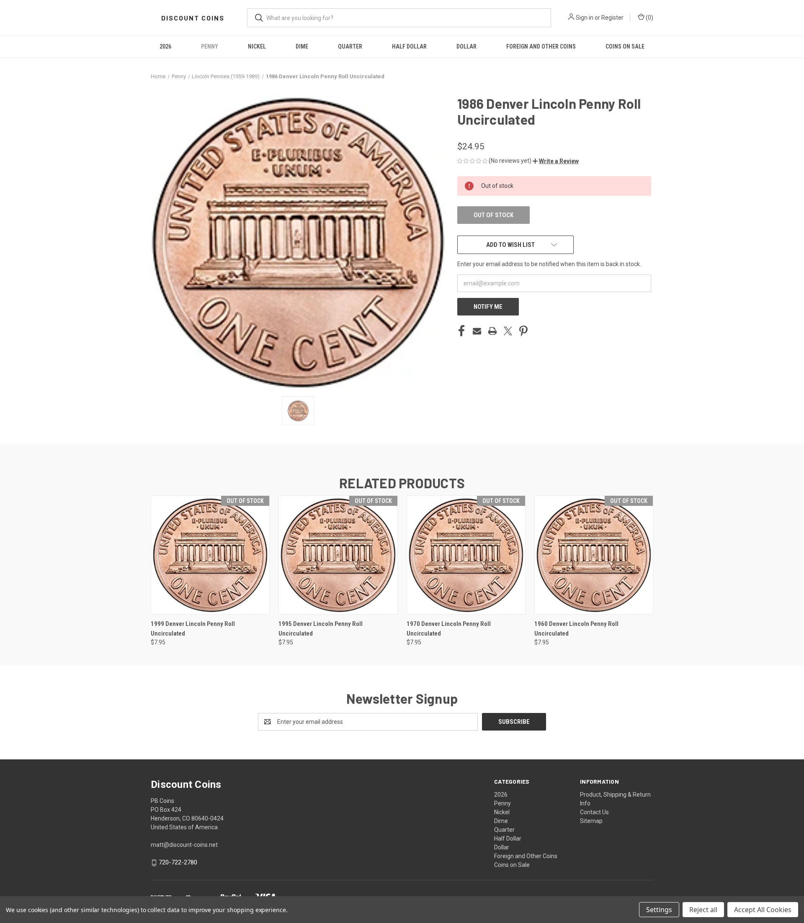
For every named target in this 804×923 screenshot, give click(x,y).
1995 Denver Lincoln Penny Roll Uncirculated (320, 628)
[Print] (492, 331)
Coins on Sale (625, 46)
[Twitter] (508, 331)
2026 (165, 46)
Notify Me (488, 306)
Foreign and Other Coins (541, 46)
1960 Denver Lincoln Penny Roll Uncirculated (576, 628)
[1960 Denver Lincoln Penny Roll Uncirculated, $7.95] (594, 555)
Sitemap (591, 821)
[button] (556, 161)
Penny (209, 46)
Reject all (703, 909)
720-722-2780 (178, 862)
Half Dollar (409, 46)
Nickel (257, 46)
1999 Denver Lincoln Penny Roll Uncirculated (193, 628)
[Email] (477, 331)
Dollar (466, 46)
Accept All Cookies (762, 909)
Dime (302, 46)
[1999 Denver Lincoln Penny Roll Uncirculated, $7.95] (210, 555)
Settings (659, 909)
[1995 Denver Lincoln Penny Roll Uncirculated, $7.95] (338, 555)
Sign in (584, 17)
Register (612, 17)
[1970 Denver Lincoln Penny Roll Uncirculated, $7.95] (466, 555)
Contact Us (594, 812)
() (648, 17)
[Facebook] (461, 331)
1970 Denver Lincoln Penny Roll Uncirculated (449, 628)
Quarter (350, 46)
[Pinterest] (523, 331)
